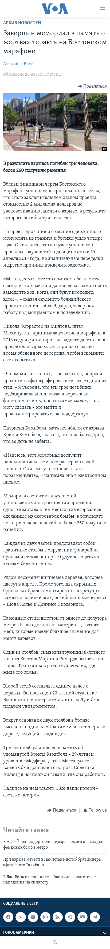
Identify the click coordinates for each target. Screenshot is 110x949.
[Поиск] (55, 942)
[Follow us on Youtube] (33, 917)
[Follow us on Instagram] (45, 917)
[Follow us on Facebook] (8, 917)
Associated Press (18, 64)
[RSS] (58, 917)
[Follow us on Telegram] (95, 917)
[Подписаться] (82, 917)
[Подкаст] (70, 917)
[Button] (92, 86)
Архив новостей (22, 23)
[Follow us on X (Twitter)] (20, 917)
